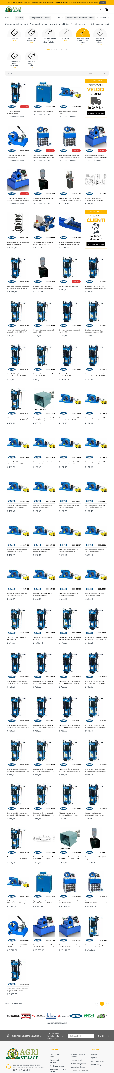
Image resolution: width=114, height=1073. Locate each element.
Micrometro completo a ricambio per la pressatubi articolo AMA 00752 (96, 375)
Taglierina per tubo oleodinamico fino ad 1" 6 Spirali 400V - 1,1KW (43, 243)
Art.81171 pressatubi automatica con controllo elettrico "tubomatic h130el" (69, 156)
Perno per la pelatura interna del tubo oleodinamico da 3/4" (68, 594)
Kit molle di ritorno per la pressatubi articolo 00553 (44, 331)
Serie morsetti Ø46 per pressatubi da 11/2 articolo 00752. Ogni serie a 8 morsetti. (43, 726)
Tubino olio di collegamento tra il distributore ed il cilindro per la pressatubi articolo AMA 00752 (94, 814)
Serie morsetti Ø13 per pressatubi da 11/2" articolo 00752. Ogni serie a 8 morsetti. (18, 682)
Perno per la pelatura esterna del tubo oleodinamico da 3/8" (95, 463)
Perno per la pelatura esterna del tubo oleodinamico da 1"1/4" (69, 419)
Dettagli (102, 3)
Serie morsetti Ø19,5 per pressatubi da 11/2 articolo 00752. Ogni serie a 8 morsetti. (69, 682)
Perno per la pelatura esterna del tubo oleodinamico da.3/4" (17, 551)
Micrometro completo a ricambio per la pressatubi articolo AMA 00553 (18, 419)
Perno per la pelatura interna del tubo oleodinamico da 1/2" (17, 594)
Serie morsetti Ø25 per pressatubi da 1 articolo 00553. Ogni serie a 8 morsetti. (95, 726)
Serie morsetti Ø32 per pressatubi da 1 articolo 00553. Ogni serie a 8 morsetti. (17, 770)
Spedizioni (95, 1058)
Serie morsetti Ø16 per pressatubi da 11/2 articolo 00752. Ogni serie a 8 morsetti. (43, 682)
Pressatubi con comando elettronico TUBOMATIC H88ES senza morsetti (69, 946)
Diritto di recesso (97, 1061)
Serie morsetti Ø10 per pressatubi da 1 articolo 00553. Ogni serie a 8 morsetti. (95, 770)
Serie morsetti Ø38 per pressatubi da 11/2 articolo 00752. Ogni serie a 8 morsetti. (17, 726)
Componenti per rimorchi (56, 1055)
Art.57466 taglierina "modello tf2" (43, 111)
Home (7, 18)
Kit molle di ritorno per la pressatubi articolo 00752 (69, 331)
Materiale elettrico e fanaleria (78, 1055)
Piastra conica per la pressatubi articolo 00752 (42, 638)
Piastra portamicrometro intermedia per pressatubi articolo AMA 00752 (96, 638)
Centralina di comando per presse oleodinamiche (43, 199)
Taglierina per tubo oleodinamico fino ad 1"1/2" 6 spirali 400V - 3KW (43, 902)
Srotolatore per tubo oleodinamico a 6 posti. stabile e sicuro (18, 243)
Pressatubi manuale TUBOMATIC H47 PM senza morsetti (17, 946)
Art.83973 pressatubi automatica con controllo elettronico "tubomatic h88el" (18, 199)
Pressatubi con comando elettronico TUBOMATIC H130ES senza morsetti (96, 902)
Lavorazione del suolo (78, 1067)
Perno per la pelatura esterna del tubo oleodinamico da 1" (69, 507)
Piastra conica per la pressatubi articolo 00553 (16, 638)
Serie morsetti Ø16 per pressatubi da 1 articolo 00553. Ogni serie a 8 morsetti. (43, 770)
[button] (94, 9)
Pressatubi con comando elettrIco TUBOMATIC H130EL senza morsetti (70, 902)
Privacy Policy (96, 1065)
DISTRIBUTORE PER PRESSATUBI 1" (69, 286)
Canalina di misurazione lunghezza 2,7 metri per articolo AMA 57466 (69, 243)
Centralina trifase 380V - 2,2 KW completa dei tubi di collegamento (43, 287)
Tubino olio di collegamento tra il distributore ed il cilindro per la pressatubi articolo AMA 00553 (68, 814)
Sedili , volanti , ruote (57, 1066)
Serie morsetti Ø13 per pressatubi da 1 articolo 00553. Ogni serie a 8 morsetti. (69, 770)
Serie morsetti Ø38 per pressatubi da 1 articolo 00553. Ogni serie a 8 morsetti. (17, 814)
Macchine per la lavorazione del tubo (80, 18)
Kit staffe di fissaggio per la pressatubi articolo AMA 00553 (94, 331)
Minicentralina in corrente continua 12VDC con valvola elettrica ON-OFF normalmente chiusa (69, 199)
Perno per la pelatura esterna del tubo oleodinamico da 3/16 (69, 463)
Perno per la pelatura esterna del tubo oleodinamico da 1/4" (17, 463)
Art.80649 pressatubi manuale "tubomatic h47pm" (16, 156)
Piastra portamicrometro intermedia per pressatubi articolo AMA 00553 (70, 638)
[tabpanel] (14, 37)
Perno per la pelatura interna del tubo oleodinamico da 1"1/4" (94, 551)
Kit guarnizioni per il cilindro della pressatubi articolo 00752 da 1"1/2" (95, 287)
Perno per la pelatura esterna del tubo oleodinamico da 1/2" (95, 419)
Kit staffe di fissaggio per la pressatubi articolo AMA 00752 (16, 375)
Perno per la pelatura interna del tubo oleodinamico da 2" (43, 594)
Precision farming (77, 1060)
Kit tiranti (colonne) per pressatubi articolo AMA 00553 (43, 375)
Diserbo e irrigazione (78, 1064)
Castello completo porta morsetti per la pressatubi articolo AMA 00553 (18, 858)
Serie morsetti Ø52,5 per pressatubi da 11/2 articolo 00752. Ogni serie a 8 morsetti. (69, 726)
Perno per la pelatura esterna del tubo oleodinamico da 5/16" (17, 507)
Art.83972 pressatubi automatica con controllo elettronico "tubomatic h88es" (95, 156)
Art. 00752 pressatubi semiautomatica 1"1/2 (13, 112)
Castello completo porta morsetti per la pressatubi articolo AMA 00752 (18, 287)
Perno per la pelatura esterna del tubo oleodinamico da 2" (43, 463)
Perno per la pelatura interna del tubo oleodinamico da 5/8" (94, 594)
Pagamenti (95, 1054)
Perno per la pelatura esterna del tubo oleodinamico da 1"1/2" (95, 507)
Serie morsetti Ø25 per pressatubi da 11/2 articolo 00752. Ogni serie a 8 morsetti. (95, 682)
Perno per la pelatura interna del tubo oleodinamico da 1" (43, 551)
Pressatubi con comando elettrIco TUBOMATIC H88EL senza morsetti (43, 946)
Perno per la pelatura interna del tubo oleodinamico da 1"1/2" (68, 551)
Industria (19, 18)
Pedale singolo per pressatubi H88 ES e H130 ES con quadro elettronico (44, 419)
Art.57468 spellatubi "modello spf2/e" (68, 112)
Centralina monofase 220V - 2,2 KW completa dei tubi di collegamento (95, 858)
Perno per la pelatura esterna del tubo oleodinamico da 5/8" (43, 507)
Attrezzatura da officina (79, 1070)
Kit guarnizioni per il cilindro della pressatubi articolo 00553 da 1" (17, 331)
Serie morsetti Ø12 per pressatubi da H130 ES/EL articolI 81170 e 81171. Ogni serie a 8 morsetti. (43, 858)
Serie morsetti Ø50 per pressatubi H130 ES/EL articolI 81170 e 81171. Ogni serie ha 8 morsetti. (69, 858)
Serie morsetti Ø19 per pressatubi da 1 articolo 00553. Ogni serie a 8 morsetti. (43, 814)
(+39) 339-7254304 (22, 1069)
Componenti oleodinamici (40, 18)
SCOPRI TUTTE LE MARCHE (57, 1023)
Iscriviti (101, 1036)
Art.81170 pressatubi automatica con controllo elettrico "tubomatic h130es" (43, 156)
